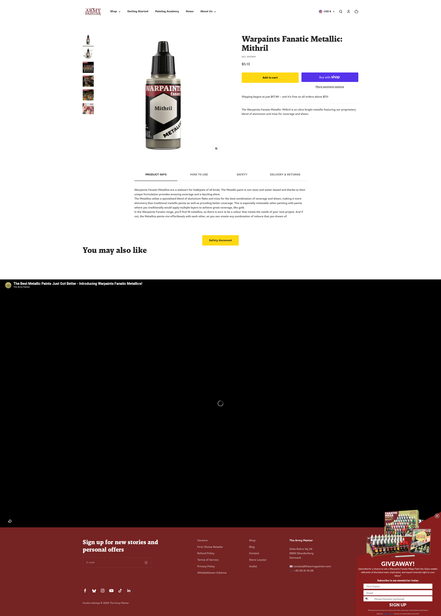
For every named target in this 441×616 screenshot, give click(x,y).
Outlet (253, 566)
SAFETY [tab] (242, 174)
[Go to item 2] (88, 54)
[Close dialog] (437, 516)
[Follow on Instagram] (102, 590)
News (189, 11)
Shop (113, 11)
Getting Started (137, 11)
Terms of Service (208, 560)
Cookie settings (91, 603)
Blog (252, 547)
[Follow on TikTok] (120, 590)
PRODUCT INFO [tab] (156, 174)
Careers (202, 540)
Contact (254, 553)
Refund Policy (205, 553)
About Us (206, 11)
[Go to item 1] (88, 40)
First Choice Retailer (210, 547)
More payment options (330, 86)
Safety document (220, 240)
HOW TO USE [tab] (199, 174)
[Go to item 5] (88, 95)
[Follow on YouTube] (111, 590)
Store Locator (258, 560)
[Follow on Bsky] (93, 590)
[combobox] (368, 598)
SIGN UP (398, 604)
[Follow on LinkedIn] (129, 590)
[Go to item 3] (88, 68)
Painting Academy (167, 11)
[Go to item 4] (88, 82)
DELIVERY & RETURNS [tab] (285, 174)
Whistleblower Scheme (212, 573)
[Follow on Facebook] (85, 590)
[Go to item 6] (88, 109)
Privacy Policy (206, 566)
